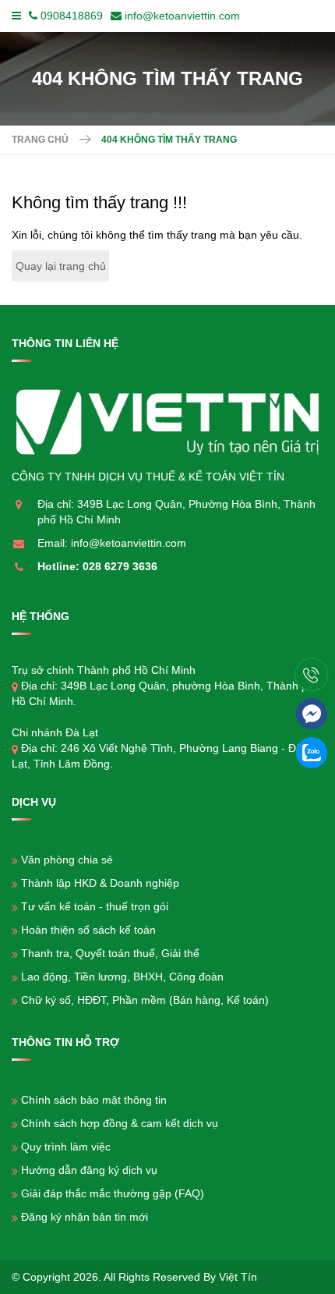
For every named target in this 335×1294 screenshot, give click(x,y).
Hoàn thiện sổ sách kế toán (88, 930)
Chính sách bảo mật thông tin (94, 1100)
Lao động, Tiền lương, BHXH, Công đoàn (122, 976)
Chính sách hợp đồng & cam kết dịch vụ (119, 1123)
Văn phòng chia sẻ (67, 859)
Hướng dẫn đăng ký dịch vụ (89, 1170)
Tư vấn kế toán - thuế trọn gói (94, 906)
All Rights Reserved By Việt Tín (180, 1277)
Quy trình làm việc (66, 1146)
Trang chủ (40, 139)
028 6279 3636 (120, 566)
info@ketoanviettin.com (182, 15)
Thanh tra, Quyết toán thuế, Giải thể (110, 953)
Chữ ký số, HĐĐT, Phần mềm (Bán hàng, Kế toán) (145, 1000)
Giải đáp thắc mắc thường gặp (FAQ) (112, 1193)
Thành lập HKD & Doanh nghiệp (100, 883)
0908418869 (72, 15)
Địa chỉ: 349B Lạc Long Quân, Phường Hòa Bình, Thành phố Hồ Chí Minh (176, 512)
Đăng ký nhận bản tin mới (84, 1217)
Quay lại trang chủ (61, 266)
